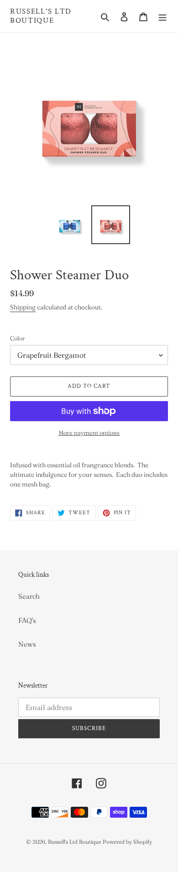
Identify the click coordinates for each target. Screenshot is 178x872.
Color (17, 338)
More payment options (89, 432)
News (27, 644)
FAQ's (27, 620)
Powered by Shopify (127, 841)
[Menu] (162, 16)
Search (29, 596)
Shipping (23, 307)
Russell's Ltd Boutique (41, 16)
